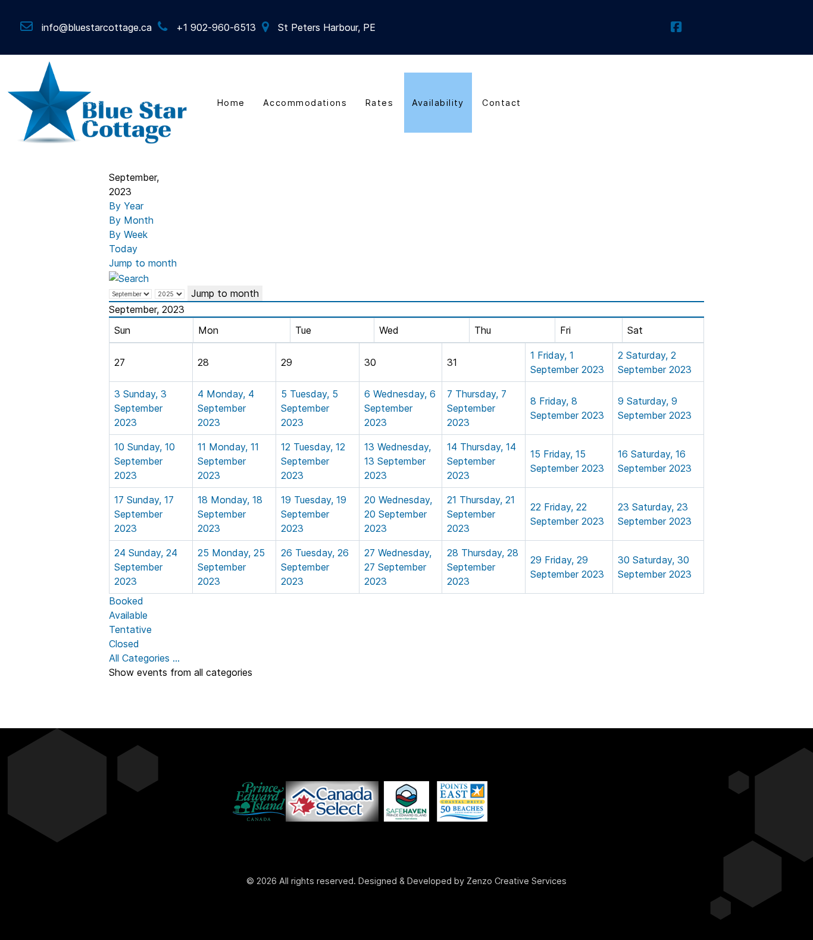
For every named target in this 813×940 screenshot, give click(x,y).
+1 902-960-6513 (216, 27)
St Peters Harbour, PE (327, 27)
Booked (126, 601)
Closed (124, 644)
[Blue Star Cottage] (97, 101)
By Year (126, 206)
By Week (128, 234)
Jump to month (143, 263)
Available (128, 615)
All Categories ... (144, 658)
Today (123, 249)
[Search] (129, 277)
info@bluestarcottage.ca (97, 27)
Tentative (130, 629)
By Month (131, 220)
